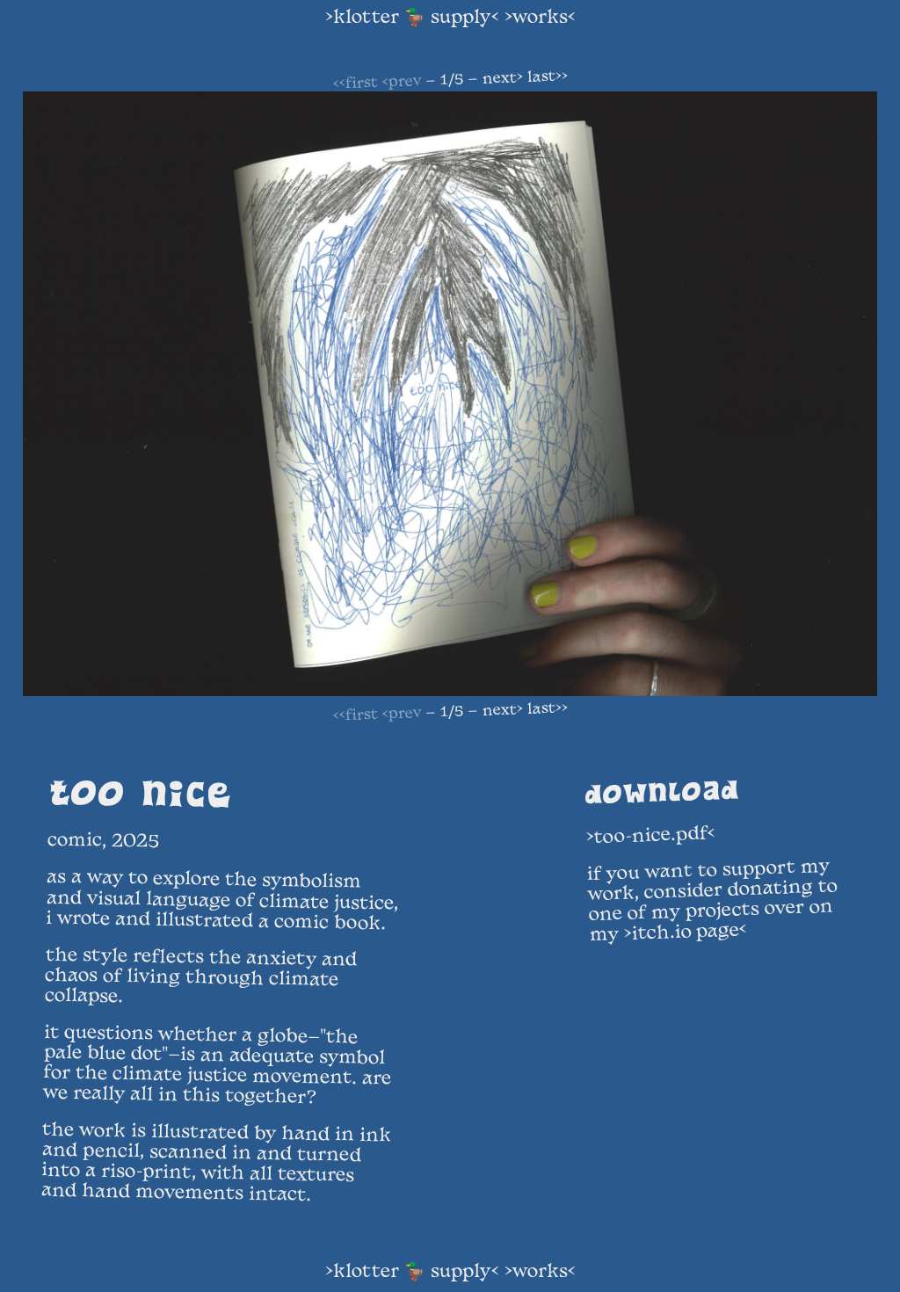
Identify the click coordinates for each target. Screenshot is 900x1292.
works (540, 18)
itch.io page (685, 933)
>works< (540, 1272)
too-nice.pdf (650, 836)
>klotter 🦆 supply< (412, 1272)
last (547, 77)
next (502, 79)
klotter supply (412, 18)
